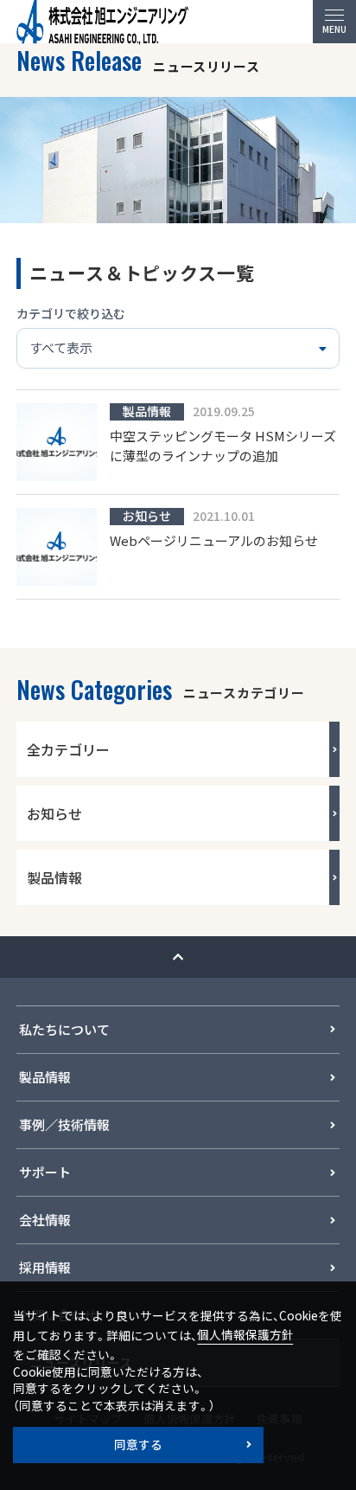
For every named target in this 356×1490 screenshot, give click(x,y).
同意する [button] (138, 1444)
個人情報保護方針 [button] (245, 1334)
